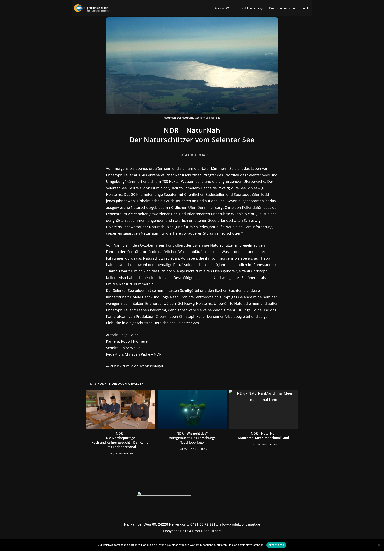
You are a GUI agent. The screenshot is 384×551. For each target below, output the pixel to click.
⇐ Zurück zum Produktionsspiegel (134, 366)
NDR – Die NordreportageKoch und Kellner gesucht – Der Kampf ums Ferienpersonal (120, 440)
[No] (379, 545)
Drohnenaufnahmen (282, 8)
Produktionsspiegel (251, 8)
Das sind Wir (222, 8)
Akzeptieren (276, 544)
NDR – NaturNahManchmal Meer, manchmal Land (263, 435)
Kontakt (305, 8)
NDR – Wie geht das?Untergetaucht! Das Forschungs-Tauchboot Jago (192, 438)
